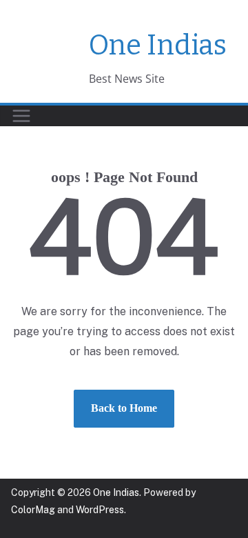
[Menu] (21, 116)
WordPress (100, 509)
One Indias (158, 45)
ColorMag (33, 509)
